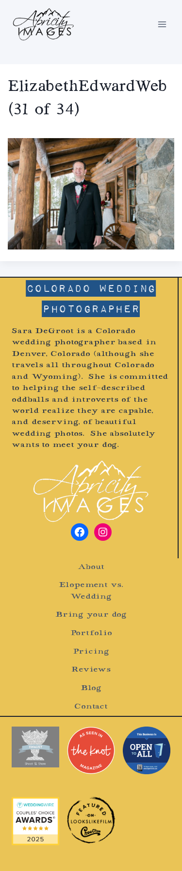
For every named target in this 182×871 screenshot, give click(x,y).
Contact (91, 707)
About (91, 567)
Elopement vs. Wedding (91, 591)
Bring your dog (91, 615)
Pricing (91, 652)
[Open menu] (162, 24)
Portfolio (91, 633)
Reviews (91, 670)
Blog (91, 688)
